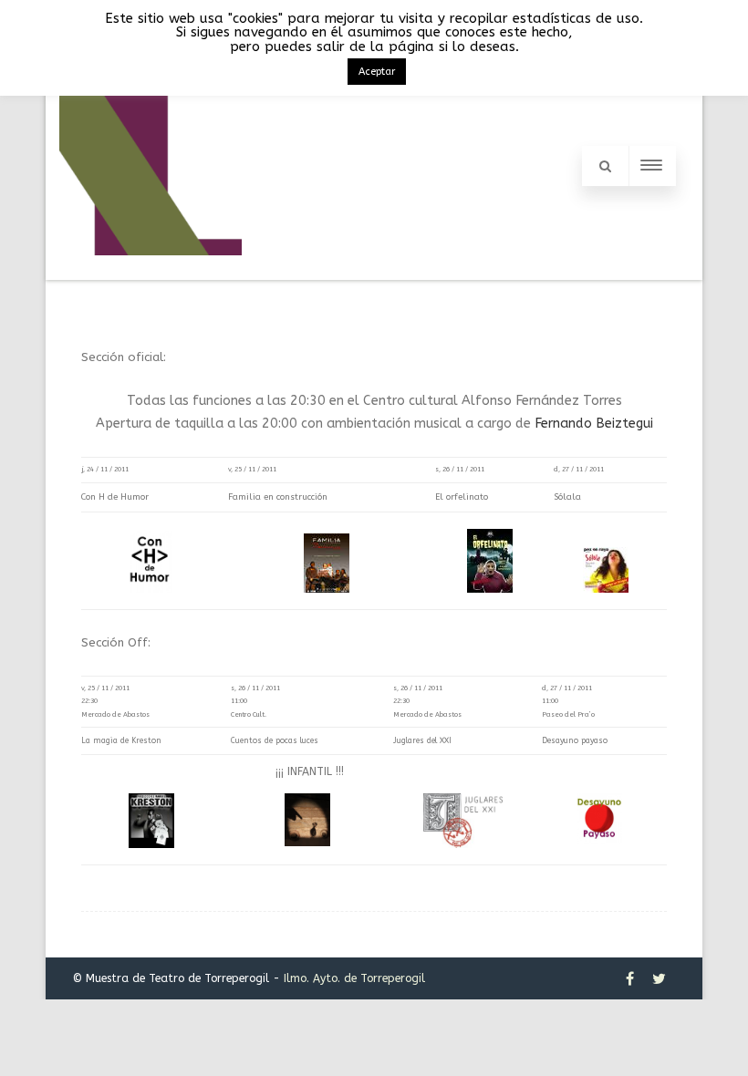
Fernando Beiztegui (594, 423)
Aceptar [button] (376, 72)
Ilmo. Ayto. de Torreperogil (354, 978)
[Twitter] (659, 978)
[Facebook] (630, 978)
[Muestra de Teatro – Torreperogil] (150, 272)
